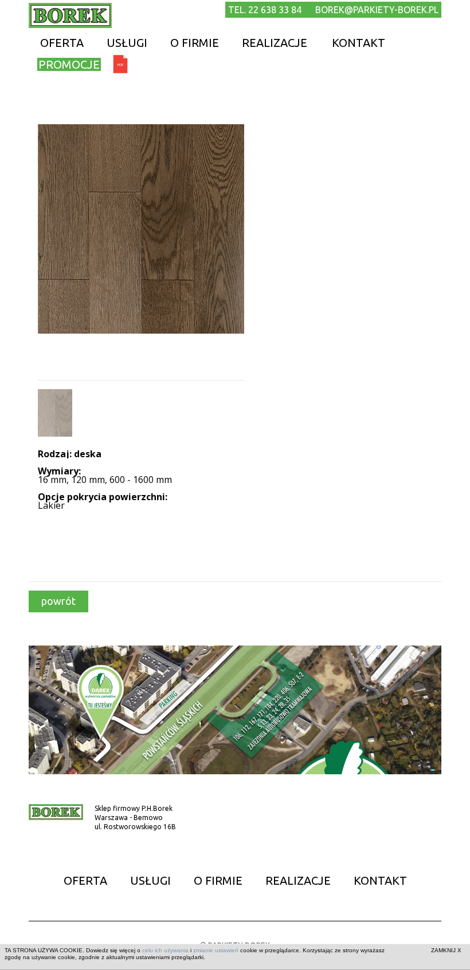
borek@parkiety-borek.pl (376, 10)
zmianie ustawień (215, 950)
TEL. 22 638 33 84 (264, 10)
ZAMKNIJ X (446, 950)
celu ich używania (165, 950)
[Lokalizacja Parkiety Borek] (235, 709)
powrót (58, 601)
